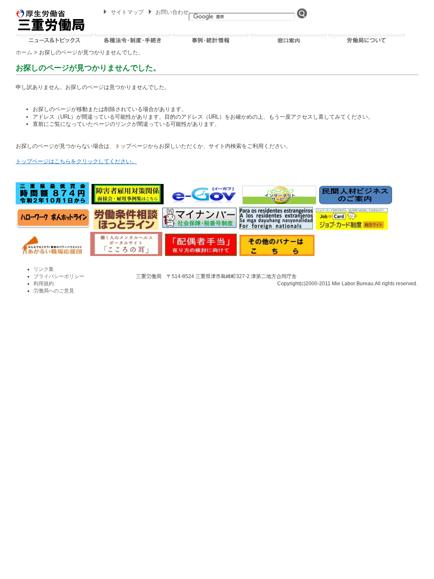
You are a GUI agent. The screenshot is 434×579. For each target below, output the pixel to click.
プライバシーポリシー (58, 276)
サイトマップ (127, 12)
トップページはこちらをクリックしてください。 (76, 161)
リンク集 (43, 269)
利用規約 (43, 284)
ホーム (24, 52)
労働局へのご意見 (53, 291)
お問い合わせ (172, 12)
